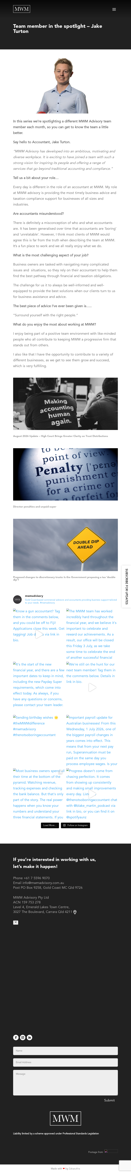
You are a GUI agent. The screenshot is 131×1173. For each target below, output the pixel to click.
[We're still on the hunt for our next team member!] (92, 687)
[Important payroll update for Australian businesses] (92, 740)
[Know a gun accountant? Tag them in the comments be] (39, 634)
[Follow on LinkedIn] (29, 1037)
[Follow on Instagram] (22, 1037)
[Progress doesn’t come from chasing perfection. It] (92, 794)
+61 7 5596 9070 (37, 878)
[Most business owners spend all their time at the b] (39, 794)
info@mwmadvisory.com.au (43, 883)
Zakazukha (74, 1169)
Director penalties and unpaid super (34, 507)
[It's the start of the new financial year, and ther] (39, 687)
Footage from (96, 1152)
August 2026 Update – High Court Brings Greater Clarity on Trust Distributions (60, 436)
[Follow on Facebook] (16, 1037)
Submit (109, 1100)
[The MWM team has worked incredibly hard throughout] (92, 634)
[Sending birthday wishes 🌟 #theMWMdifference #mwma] (39, 740)
